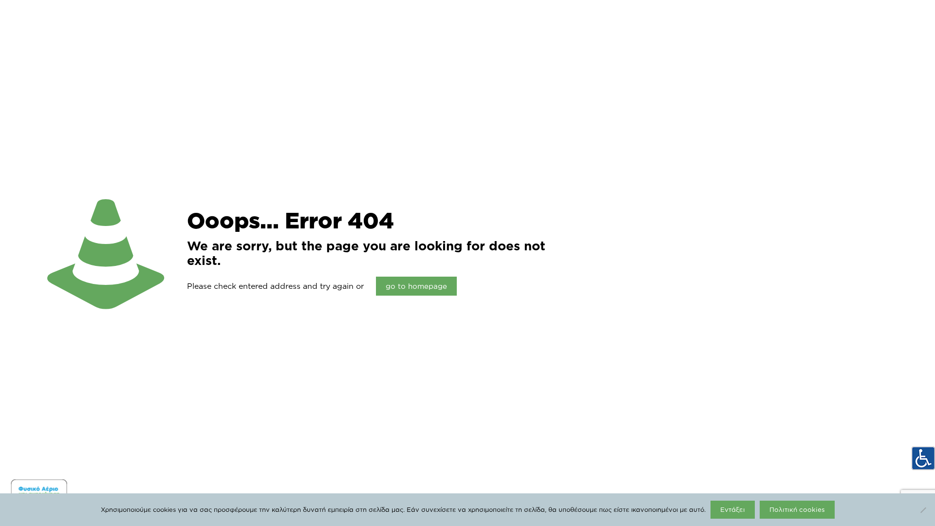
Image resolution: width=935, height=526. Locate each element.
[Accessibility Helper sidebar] (923, 458)
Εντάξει (732, 509)
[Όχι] (923, 510)
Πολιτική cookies (797, 509)
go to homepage (416, 286)
